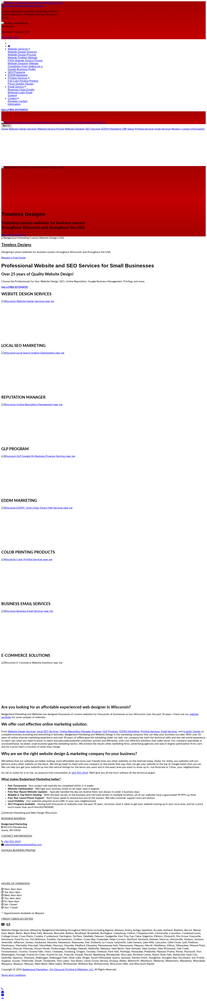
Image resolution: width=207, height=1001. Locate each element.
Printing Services (18, 78)
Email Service (16, 86)
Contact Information (17, 103)
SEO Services (92, 129)
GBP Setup (128, 129)
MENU (7, 126)
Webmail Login (16, 92)
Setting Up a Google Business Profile (25, 68)
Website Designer (18, 63)
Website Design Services (22, 52)
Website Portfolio (17, 57)
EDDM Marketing (17, 75)
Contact (12, 98)
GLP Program (110, 731)
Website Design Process (22, 54)
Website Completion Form (23, 65)
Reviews (13, 101)
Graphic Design (25, 83)
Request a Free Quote (13, 235)
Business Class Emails (21, 89)
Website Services (18, 49)
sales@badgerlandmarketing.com (23, 844)
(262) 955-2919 (10, 37)
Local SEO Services (47, 731)
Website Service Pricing (28, 60)
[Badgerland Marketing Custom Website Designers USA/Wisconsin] (9, 46)
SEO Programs (16, 72)
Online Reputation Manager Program (80, 731)
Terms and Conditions (13, 975)
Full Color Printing (18, 81)
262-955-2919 (12, 841)
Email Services (163, 129)
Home (4, 129)
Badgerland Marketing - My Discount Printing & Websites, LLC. (58, 969)
